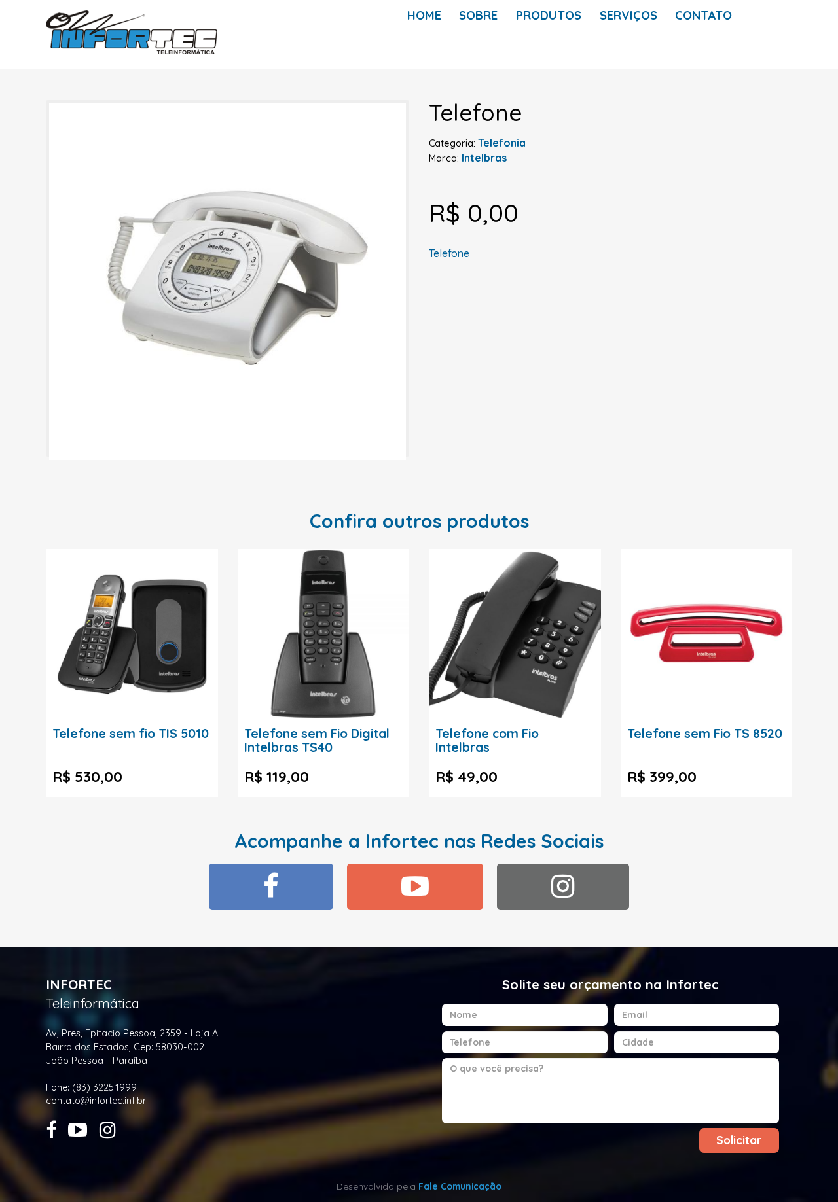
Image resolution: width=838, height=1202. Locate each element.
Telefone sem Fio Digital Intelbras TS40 (317, 740)
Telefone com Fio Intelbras (487, 740)
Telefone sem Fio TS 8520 (704, 733)
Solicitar (739, 1140)
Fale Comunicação (459, 1186)
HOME (424, 15)
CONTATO (703, 15)
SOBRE (478, 15)
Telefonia (502, 142)
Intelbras (484, 157)
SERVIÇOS (628, 15)
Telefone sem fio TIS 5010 (130, 733)
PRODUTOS (548, 15)
